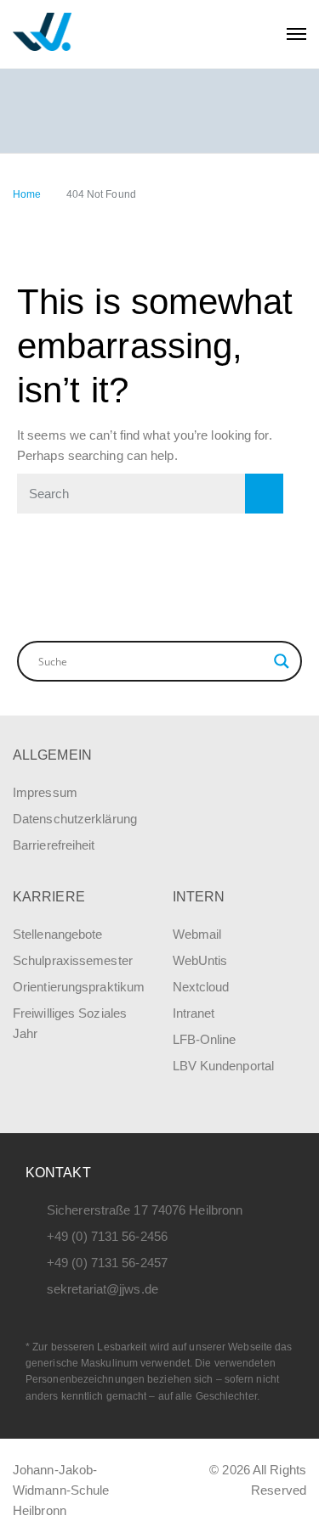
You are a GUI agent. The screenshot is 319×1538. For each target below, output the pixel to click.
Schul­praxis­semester (73, 960)
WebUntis (200, 960)
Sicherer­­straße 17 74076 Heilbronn (144, 1210)
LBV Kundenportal (224, 1065)
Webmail (197, 934)
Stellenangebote (58, 934)
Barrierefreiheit (54, 845)
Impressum (45, 792)
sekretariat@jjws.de (102, 1289)
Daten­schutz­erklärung (75, 818)
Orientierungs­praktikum (79, 986)
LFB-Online (204, 1039)
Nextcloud (201, 986)
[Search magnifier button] (281, 661)
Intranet (194, 1013)
